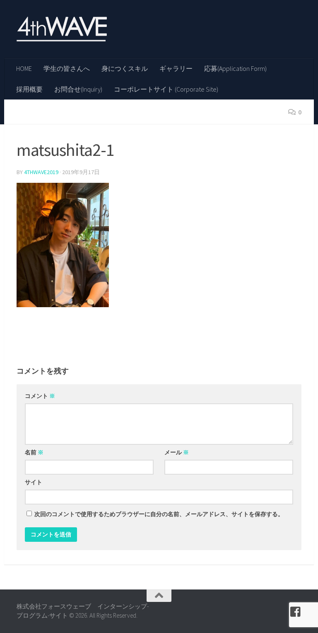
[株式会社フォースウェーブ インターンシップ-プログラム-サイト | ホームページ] (62, 29)
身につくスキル (124, 68)
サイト (33, 482)
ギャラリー (176, 68)
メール (176, 452)
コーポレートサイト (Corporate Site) (166, 89)
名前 (34, 452)
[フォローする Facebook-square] (295, 612)
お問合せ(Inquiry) (78, 89)
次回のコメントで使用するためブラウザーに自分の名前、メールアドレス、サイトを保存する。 (159, 514)
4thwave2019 (41, 172)
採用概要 (29, 89)
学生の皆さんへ (66, 68)
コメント (40, 396)
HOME (24, 68)
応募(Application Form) (235, 68)
